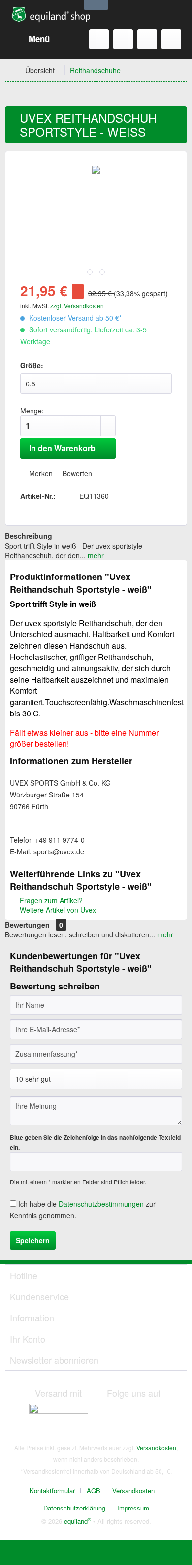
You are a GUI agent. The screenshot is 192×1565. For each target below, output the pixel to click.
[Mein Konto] (147, 39)
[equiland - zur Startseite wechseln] (51, 15)
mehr (95, 555)
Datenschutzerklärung (74, 1507)
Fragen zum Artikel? (50, 900)
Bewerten (76, 473)
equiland (77, 1521)
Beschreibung (28, 536)
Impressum (133, 1507)
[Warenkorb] (171, 39)
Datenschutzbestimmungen (101, 1203)
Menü (39, 39)
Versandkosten (156, 1447)
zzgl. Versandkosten (77, 306)
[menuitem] (30, 39)
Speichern (33, 1240)
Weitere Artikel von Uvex (57, 910)
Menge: (32, 410)
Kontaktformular (52, 1490)
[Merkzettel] (123, 39)
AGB (93, 1490)
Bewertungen (27, 925)
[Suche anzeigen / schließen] (99, 39)
